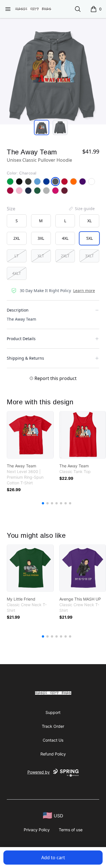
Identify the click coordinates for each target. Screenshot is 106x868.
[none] (81, 208)
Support (53, 712)
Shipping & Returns (25, 358)
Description (18, 310)
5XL (89, 238)
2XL (16, 238)
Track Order (53, 726)
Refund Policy (53, 754)
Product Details (21, 338)
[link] (30, 434)
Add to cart (53, 857)
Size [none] (11, 209)
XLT (41, 255)
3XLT (89, 255)
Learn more (84, 290)
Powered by (38, 772)
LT (16, 255)
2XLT (65, 255)
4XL (65, 238)
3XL (41, 238)
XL (89, 220)
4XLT (16, 273)
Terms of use (71, 829)
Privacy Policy (37, 829)
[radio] (17, 220)
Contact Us (53, 740)
